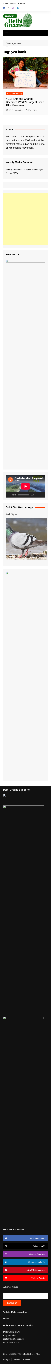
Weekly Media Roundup (19, 162)
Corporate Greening (14, 93)
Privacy (16, 1359)
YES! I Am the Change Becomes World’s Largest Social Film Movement (25, 102)
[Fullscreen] (41, 494)
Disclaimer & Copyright (13, 1229)
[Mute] (37, 494)
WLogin (6, 1359)
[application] (25, 486)
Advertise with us (10, 1286)
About (5, 3)
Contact (21, 3)
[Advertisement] (25, 219)
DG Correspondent (16, 110)
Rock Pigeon (11, 514)
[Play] (9, 494)
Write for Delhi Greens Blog (15, 1311)
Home (8, 43)
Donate (13, 3)
